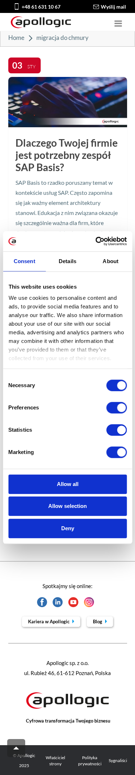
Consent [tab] (24, 261)
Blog (98, 621)
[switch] (116, 407)
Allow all (67, 484)
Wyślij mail (113, 7)
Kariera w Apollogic (49, 621)
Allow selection (67, 506)
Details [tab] (67, 261)
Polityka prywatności (90, 760)
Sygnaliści (118, 760)
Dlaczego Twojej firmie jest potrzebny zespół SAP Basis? (66, 155)
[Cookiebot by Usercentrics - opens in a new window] (96, 241)
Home (16, 37)
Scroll (16, 748)
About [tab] (110, 261)
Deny (67, 528)
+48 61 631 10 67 (41, 7)
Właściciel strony (55, 760)
